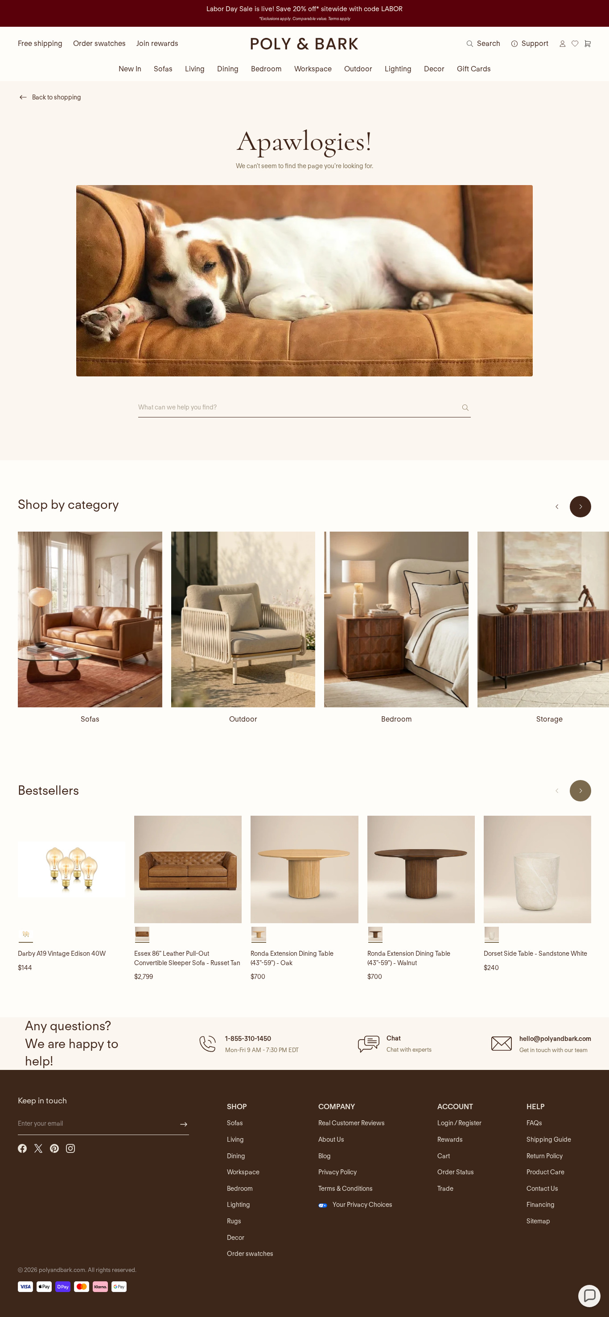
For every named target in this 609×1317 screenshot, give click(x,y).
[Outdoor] (243, 619)
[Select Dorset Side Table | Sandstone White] (492, 934)
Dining (228, 69)
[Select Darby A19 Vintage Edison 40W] (26, 934)
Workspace (313, 69)
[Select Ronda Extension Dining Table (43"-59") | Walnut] (375, 934)
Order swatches (99, 43)
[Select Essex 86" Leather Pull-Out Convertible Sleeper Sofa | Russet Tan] (142, 934)
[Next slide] (580, 506)
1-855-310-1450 (248, 1038)
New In (130, 69)
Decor (434, 69)
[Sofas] (90, 619)
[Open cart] (587, 43)
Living (195, 69)
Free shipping (40, 43)
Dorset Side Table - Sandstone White (535, 953)
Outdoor (358, 69)
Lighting (398, 69)
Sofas (163, 69)
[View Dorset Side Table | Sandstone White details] (537, 869)
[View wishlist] (575, 43)
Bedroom (266, 69)
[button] (248, 1043)
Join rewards (157, 43)
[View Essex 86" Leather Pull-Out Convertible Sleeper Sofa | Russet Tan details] (188, 869)
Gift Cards (474, 69)
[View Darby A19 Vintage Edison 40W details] (71, 869)
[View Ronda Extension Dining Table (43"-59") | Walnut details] (421, 869)
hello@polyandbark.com (555, 1038)
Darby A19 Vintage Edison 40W (62, 953)
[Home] (304, 43)
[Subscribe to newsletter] (183, 1124)
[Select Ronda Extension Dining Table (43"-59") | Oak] (258, 934)
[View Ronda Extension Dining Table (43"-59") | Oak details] (304, 869)
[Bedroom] (396, 619)
